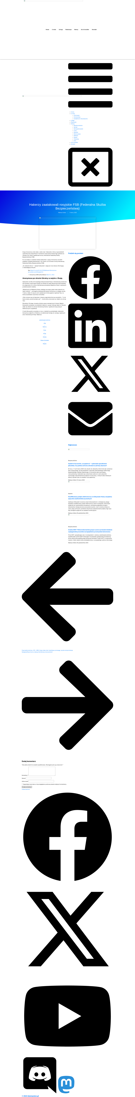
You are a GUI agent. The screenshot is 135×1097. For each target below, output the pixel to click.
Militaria (76, 135)
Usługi (61, 29)
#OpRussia (46, 270)
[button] (90, 85)
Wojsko (44, 343)
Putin (44, 330)
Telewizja (76, 139)
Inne (75, 140)
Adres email (25, 781)
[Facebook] (67, 882)
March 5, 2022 (50, 274)
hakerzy (45, 327)
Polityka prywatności (26, 789)
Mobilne (76, 132)
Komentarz (25, 775)
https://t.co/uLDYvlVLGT (36, 270)
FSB (45, 323)
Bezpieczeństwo (78, 125)
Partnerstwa (77, 117)
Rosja (44, 333)
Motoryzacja (77, 134)
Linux (75, 130)
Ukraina (44, 337)
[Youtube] (67, 1056)
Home (47, 29)
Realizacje (69, 29)
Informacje (76, 115)
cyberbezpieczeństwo (44, 320)
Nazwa (23, 778)
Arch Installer (85, 29)
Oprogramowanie (78, 129)
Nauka (75, 137)
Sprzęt (75, 127)
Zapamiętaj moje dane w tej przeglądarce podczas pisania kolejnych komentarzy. (45, 784)
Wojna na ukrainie (44, 340)
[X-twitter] (67, 974)
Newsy (76, 29)
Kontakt (94, 29)
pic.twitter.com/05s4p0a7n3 (35, 272)
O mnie (54, 29)
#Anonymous (52, 270)
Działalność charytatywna (81, 118)
